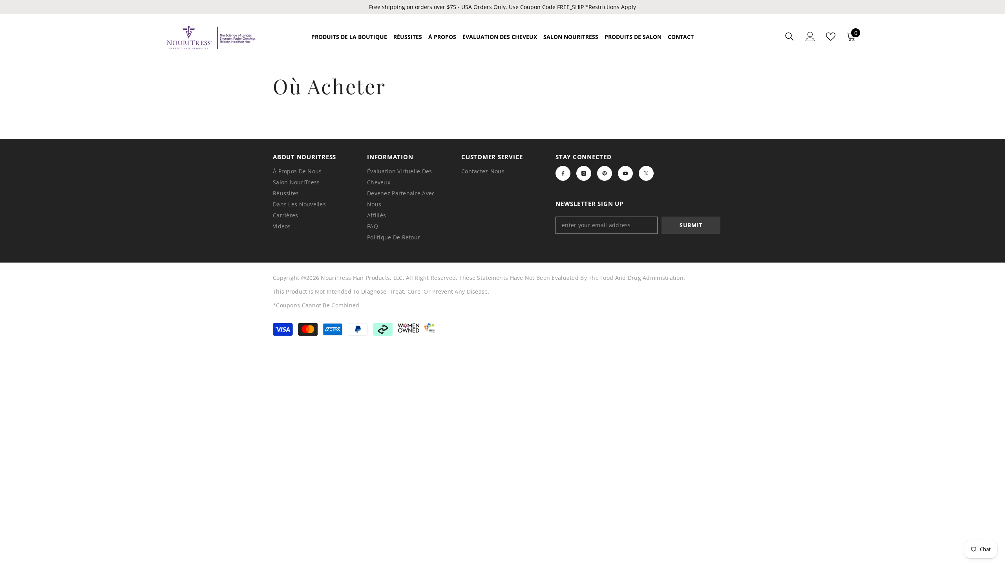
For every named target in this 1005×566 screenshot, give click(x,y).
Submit (691, 225)
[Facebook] (562, 173)
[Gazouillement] (646, 173)
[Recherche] (789, 36)
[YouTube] (625, 173)
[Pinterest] (604, 173)
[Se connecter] (810, 36)
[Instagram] (583, 173)
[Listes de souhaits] (830, 36)
